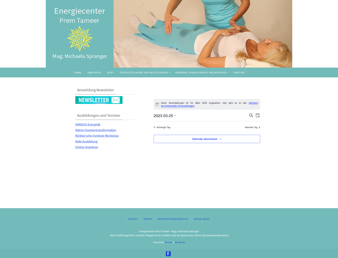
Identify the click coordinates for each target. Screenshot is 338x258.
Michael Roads (202, 219)
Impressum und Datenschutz (172, 219)
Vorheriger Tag (163, 127)
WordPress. (180, 242)
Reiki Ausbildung (86, 141)
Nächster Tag (251, 127)
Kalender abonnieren (205, 139)
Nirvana (168, 242)
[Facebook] (168, 253)
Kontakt (133, 219)
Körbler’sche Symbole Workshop (97, 136)
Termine (147, 219)
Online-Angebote (86, 147)
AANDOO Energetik (87, 124)
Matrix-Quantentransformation (95, 130)
